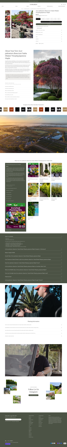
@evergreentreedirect (33, 395)
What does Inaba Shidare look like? (9, 90)
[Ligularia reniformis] (33, 209)
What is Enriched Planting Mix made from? (11, 188)
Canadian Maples (31, 422)
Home (22, 8)
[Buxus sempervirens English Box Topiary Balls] (45, 170)
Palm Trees (30, 434)
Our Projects (40, 423)
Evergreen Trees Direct (10, 442)
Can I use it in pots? (8, 198)
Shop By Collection (41, 418)
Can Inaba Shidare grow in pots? (9, 94)
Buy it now (48, 24)
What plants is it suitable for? (9, 190)
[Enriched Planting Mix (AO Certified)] (33, 170)
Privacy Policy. (17, 421)
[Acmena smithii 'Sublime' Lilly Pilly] (45, 190)
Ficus (29, 426)
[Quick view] (37, 164)
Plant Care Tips (40, 422)
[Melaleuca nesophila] (56, 190)
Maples (30, 431)
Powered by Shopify (15, 442)
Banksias (30, 418)
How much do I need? (9, 196)
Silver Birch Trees (31, 419)
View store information (39, 28)
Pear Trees (30, 435)
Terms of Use (13, 421)
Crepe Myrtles (30, 423)
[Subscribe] (20, 419)
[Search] (61, 4)
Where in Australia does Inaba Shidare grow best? (11, 92)
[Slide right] (31, 24)
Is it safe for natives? (8, 192)
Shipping (40, 15)
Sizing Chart (40, 426)
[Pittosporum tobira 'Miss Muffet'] (33, 190)
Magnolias (30, 430)
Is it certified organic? (8, 194)
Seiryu (9, 76)
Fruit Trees (30, 427)
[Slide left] (13, 24)
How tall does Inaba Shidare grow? (9, 86)
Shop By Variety (41, 419)
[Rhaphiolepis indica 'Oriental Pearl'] (56, 170)
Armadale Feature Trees (26, 8)
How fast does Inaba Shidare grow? (9, 88)
